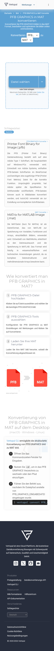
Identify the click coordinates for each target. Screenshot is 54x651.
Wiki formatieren (14, 594)
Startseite (8, 13)
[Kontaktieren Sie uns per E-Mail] (38, 563)
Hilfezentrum (30, 594)
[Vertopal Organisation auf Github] (31, 563)
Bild (17, 13)
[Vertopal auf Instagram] (16, 563)
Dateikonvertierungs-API (35, 580)
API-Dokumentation (16, 598)
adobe (9, 132)
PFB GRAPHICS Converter (36, 141)
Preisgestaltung (14, 580)
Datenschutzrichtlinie (16, 627)
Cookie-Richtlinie (14, 631)
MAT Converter (40, 212)
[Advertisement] (27, 54)
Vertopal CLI (12, 584)
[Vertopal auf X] (23, 563)
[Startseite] (27, 535)
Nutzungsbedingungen (17, 636)
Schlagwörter (13, 608)
